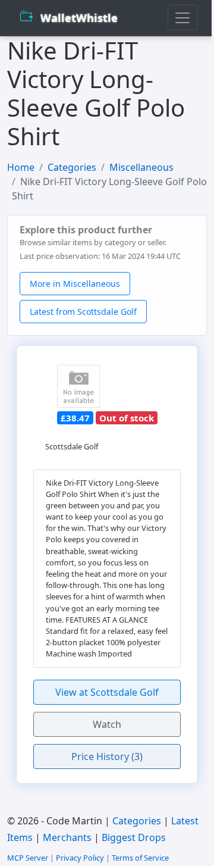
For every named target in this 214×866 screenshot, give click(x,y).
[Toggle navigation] (182, 17)
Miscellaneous (141, 167)
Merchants (67, 837)
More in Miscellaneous (75, 283)
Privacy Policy (80, 857)
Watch (107, 724)
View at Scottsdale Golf (107, 692)
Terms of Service (140, 857)
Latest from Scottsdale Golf (83, 311)
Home (20, 167)
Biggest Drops (134, 837)
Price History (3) (107, 756)
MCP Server (27, 857)
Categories (72, 167)
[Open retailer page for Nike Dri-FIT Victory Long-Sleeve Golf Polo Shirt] (78, 386)
